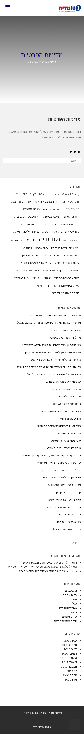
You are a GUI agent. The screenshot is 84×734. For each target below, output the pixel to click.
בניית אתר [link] (72, 209)
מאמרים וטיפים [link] (68, 608)
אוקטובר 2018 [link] (68, 657)
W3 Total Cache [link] (38, 194)
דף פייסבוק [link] (33, 217)
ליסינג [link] (45, 231)
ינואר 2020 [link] (70, 649)
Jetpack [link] (55, 194)
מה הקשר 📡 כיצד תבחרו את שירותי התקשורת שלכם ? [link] (51, 345)
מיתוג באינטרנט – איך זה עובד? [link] (64, 448)
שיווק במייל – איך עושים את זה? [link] (64, 499)
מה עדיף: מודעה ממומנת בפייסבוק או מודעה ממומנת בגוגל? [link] (48, 322)
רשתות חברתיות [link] (41, 278)
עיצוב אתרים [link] (41, 248)
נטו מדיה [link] (28, 240)
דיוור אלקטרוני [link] (71, 216)
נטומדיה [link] (49, 239)
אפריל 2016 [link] (69, 675)
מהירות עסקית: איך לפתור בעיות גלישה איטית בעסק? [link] (52, 352)
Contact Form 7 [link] (70, 194)
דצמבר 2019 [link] (69, 653)
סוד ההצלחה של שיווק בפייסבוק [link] (63, 507)
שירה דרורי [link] (50, 285)
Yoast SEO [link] (21, 194)
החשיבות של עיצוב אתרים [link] (67, 433)
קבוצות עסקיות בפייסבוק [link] (67, 263)
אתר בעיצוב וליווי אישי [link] (46, 201)
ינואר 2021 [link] (70, 640)
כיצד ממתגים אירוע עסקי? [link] (67, 529)
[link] (70, 8)
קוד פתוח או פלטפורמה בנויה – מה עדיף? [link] (58, 462)
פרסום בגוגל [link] (52, 255)
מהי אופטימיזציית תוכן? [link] (68, 521)
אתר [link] (62, 201)
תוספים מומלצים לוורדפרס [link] (65, 293)
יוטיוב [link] (53, 224)
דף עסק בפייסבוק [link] (51, 217)
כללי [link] (74, 603)
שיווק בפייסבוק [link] (69, 285)
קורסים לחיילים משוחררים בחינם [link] (35, 263)
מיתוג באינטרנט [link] (71, 240)
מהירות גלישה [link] (31, 231)
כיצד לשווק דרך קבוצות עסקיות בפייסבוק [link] (59, 426)
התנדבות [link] (19, 216)
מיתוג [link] (16, 231)
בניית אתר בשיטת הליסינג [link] (67, 403)
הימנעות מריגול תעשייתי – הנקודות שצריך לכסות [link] (55, 359)
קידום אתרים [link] (72, 270)
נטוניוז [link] (14, 240)
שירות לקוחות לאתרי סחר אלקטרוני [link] (62, 477)
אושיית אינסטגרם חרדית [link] (67, 330)
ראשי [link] (53, 61)
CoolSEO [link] (71, 571)
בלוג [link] (13, 201)
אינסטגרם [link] (71, 590)
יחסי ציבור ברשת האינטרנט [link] (34, 224)
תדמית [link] (38, 285)
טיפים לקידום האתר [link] (69, 224)
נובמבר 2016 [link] (69, 666)
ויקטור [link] (73, 562)
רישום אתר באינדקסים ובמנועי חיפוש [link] (61, 411)
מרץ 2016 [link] (71, 679)
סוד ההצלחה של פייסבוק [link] (67, 514)
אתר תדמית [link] (25, 201)
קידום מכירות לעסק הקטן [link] (67, 492)
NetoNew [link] (40, 712)
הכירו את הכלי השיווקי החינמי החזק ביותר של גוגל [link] (54, 374)
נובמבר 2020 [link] (69, 645)
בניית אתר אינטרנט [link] (52, 209)
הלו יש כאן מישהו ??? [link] (69, 418)
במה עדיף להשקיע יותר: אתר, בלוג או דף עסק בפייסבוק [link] (51, 455)
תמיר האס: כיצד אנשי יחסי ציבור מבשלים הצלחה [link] (54, 315)
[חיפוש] (7, 160)
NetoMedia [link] (44, 726)
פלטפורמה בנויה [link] (71, 255)
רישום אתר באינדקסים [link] (27, 270)
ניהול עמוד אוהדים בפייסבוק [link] (65, 248)
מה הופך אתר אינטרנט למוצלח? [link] (63, 484)
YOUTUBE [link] (73, 201)
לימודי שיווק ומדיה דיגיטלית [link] (65, 231)
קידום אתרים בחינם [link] (51, 270)
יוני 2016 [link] (72, 670)
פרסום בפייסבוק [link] (31, 255)
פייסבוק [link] (27, 248)
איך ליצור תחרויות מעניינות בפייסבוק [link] (61, 470)
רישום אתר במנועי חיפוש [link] (66, 278)
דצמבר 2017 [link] (69, 662)
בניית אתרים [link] (31, 209)
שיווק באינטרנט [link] (21, 278)
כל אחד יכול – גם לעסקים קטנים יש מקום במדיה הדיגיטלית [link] (49, 367)
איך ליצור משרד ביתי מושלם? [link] (65, 337)
